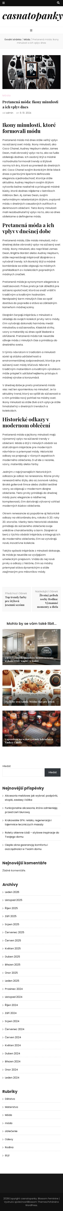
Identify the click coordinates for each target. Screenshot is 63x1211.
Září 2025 (10, 916)
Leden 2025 (12, 981)
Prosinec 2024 (14, 989)
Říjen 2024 (11, 1005)
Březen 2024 (13, 1061)
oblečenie (11, 1131)
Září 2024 (11, 1013)
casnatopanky (32, 15)
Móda (6, 95)
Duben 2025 (12, 956)
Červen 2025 (13, 940)
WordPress (31, 1205)
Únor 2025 (11, 973)
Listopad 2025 (13, 900)
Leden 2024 (12, 1077)
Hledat (6, 766)
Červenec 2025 (14, 932)
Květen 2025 (13, 948)
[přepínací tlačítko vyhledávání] (58, 3)
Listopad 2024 (13, 997)
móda (8, 1123)
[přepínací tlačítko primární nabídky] (31, 30)
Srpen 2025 (12, 924)
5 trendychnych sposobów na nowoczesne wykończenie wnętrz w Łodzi (29, 659)
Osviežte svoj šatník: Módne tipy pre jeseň (29, 701)
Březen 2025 (12, 964)
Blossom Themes (37, 1201)
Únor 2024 (11, 1069)
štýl (7, 1155)
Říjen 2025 (11, 908)
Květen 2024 (13, 1045)
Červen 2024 (13, 1037)
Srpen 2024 (12, 1021)
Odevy (9, 1139)
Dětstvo (10, 1099)
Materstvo (11, 1107)
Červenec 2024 (14, 1029)
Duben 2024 (12, 1053)
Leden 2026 (12, 892)
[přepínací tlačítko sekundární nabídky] (3, 3)
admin (9, 112)
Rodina (9, 1147)
